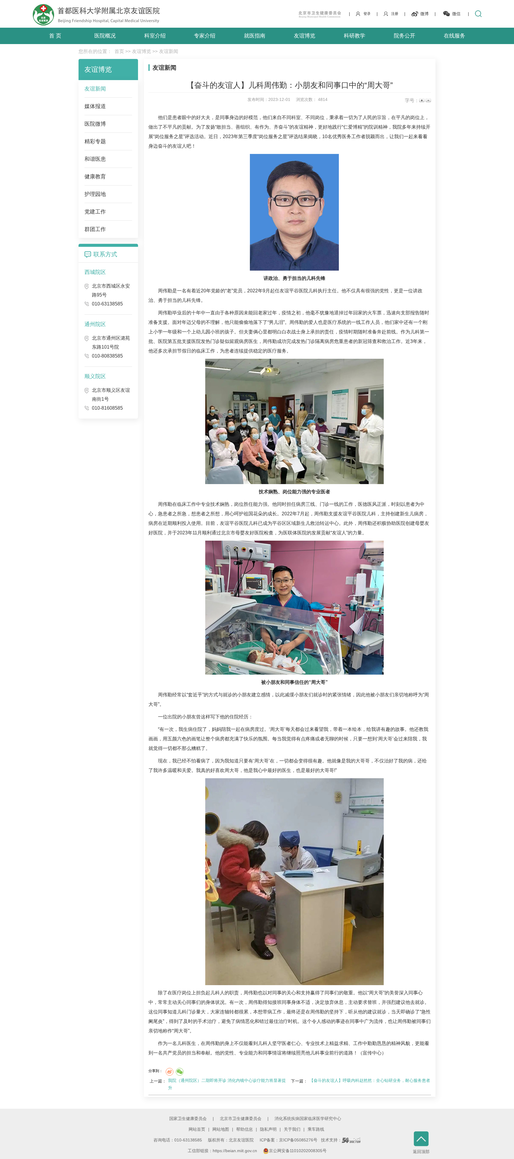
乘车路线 (316, 1129)
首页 (119, 51)
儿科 (311, 278)
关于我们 (292, 1129)
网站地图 (220, 1129)
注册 (394, 14)
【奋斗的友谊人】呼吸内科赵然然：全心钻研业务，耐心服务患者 (369, 1080)
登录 (367, 14)
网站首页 (197, 1129)
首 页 (55, 36)
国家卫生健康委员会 (188, 1118)
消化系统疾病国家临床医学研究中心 (308, 1118)
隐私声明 (268, 1129)
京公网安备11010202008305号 (298, 1150)
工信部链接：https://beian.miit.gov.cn (223, 1150)
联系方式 (105, 254)
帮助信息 (244, 1129)
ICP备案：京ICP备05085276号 (288, 1140)
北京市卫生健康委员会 (240, 1118)
